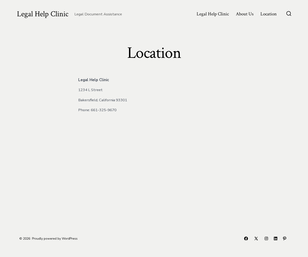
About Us (244, 14)
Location (268, 14)
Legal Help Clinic (213, 14)
